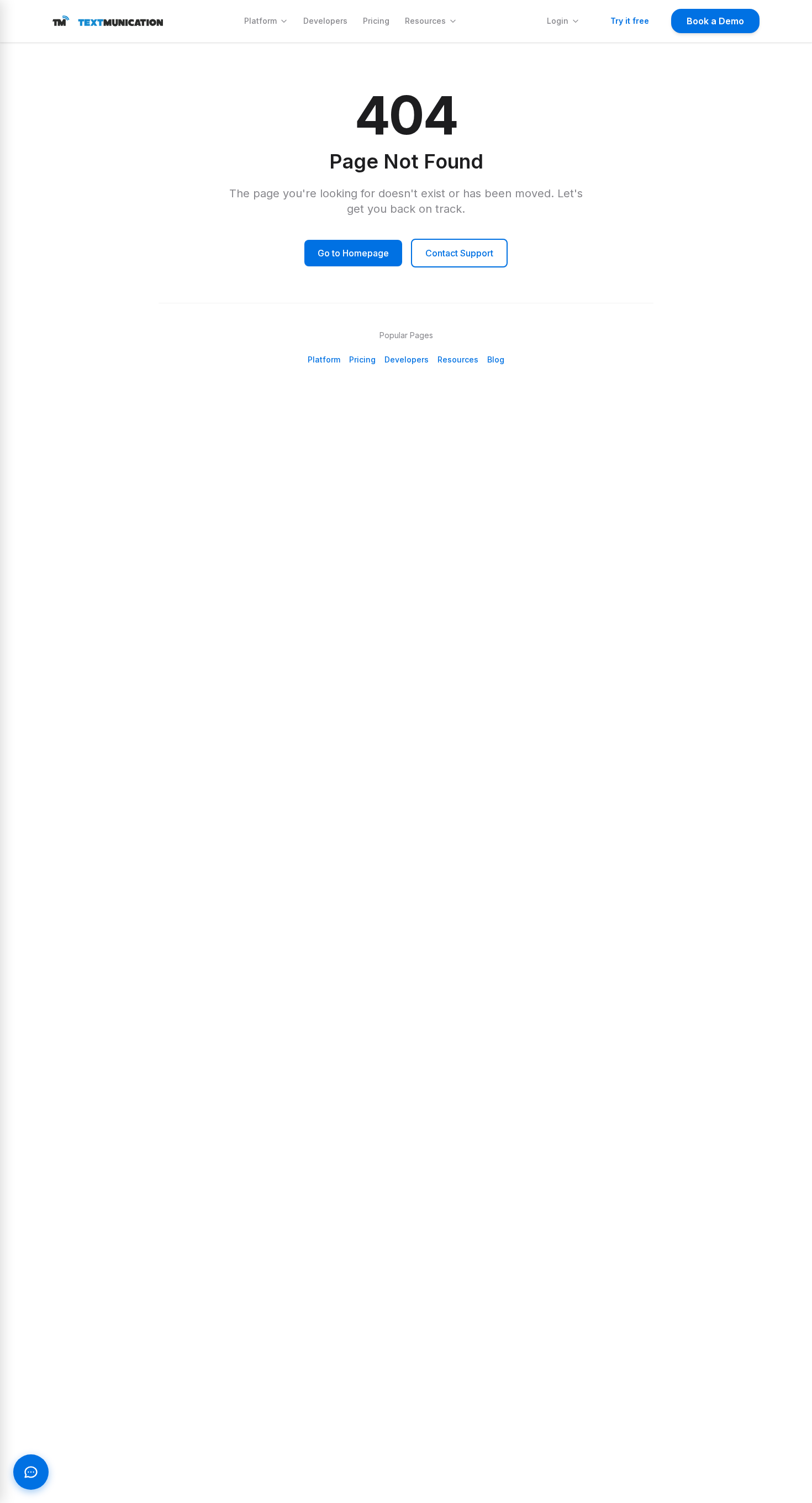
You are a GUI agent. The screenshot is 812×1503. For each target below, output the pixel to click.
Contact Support (459, 253)
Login (557, 20)
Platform (260, 20)
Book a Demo (715, 21)
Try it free (629, 20)
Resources (425, 20)
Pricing (376, 20)
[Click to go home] (107, 21)
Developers (325, 20)
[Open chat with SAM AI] (31, 1472)
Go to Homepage (353, 253)
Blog (495, 359)
